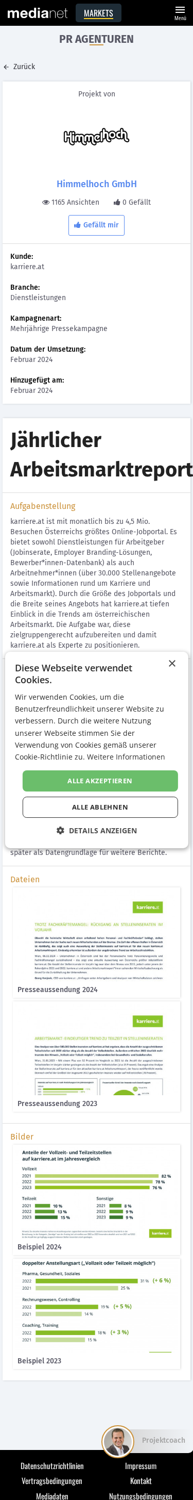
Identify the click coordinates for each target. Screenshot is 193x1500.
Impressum (140, 1465)
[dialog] (96, 750)
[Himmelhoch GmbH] (96, 136)
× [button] (172, 664)
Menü (180, 12)
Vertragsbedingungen (52, 1480)
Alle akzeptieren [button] (99, 780)
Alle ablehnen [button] (100, 807)
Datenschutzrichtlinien (52, 1465)
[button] (97, 830)
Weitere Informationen (126, 757)
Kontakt (141, 1480)
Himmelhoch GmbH (97, 184)
